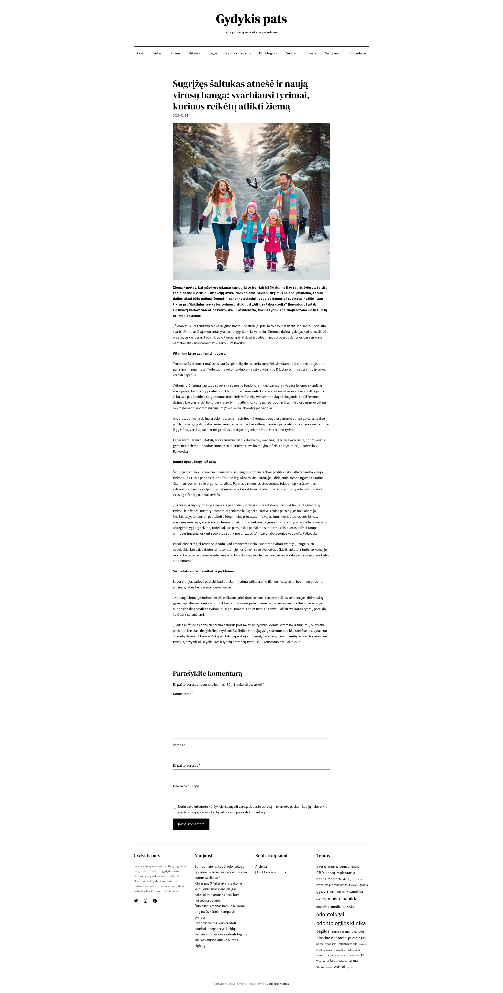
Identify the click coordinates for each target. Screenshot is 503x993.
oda (351, 906)
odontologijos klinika (341, 923)
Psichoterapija (347, 944)
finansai (353, 885)
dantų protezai (353, 879)
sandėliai (363, 944)
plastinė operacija (331, 937)
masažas (322, 907)
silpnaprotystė (322, 955)
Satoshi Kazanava (324, 950)
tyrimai (353, 960)
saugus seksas (340, 950)
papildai (323, 931)
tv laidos (343, 961)
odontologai (330, 914)
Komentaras (183, 693)
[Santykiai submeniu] (340, 53)
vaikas (329, 967)
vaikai (320, 967)
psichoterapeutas (326, 944)
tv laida (332, 960)
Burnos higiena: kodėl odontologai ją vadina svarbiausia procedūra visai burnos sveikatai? (221, 872)
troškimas (354, 955)
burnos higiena (350, 866)
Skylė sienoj (336, 955)
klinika (340, 892)
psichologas (357, 938)
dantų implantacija (340, 872)
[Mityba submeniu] (200, 53)
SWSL (345, 955)
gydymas (325, 891)
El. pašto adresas (186, 765)
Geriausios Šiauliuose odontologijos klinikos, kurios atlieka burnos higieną (221, 940)
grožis (363, 885)
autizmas (333, 866)
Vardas (179, 745)
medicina (338, 906)
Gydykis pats (251, 18)
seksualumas (354, 950)
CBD (320, 872)
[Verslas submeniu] (298, 53)
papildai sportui (341, 931)
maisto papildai (343, 899)
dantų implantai (328, 878)
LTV (324, 899)
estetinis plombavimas (331, 885)
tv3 (363, 955)
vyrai (350, 967)
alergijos (321, 866)
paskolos (358, 931)
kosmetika (354, 891)
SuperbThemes (279, 984)
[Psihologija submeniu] (277, 53)
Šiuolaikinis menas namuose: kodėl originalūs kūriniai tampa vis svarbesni (220, 912)
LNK (318, 899)
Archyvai (261, 866)
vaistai (339, 966)
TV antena (320, 961)
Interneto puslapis (186, 786)
